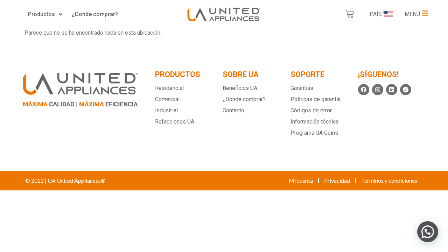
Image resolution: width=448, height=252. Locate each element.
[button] (427, 231)
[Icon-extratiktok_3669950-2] (405, 89)
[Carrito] (350, 14)
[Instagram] (377, 89)
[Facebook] (363, 89)
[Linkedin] (391, 89)
